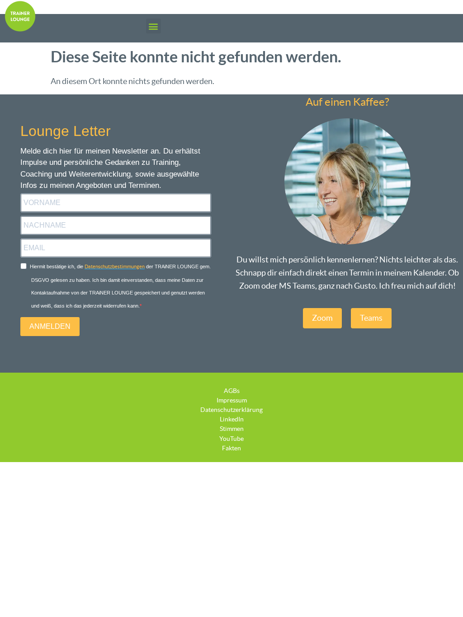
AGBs (232, 390)
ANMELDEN (50, 326)
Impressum (232, 400)
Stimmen (232, 428)
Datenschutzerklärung (231, 409)
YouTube (231, 438)
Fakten (231, 448)
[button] (153, 26)
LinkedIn (232, 419)
